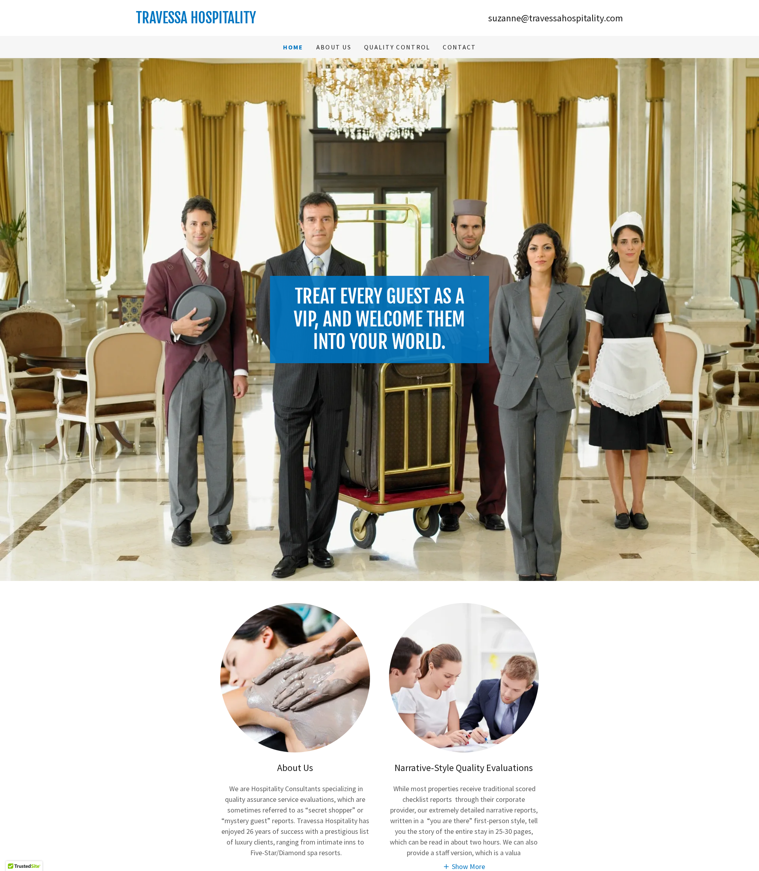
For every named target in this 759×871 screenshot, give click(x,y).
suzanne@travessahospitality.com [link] (555, 18)
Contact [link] (459, 47)
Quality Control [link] (397, 47)
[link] (258, 20)
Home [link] (293, 47)
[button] (464, 866)
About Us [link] (333, 47)
